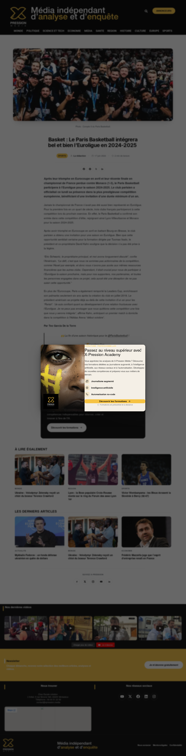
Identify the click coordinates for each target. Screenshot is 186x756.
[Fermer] (141, 349)
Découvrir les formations (113, 401)
